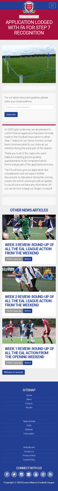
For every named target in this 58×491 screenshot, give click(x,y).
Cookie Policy (29, 459)
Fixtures (28, 403)
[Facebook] (7, 474)
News (29, 399)
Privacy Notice (29, 455)
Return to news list (14, 372)
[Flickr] (29, 474)
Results (29, 407)
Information (29, 433)
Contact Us (29, 451)
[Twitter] (14, 474)
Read (28, 259)
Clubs (29, 425)
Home (29, 395)
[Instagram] (21, 474)
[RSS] (50, 474)
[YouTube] (36, 474)
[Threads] (43, 474)
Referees (29, 429)
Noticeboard (29, 447)
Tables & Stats (29, 421)
